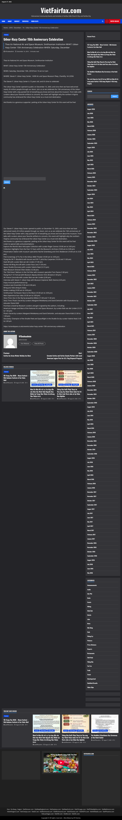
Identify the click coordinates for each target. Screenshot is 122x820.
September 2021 (92, 305)
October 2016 (91, 552)
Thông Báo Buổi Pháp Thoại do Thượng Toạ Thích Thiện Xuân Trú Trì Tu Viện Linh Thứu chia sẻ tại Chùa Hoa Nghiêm (69, 392)
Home (3, 21)
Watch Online (114, 21)
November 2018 (91, 445)
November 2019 (91, 394)
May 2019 (90, 420)
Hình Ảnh (90, 611)
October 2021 (91, 301)
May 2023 (90, 258)
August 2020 (91, 356)
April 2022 (90, 283)
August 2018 (91, 458)
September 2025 (92, 143)
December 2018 (91, 441)
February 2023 (91, 271)
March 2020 (90, 377)
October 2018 (91, 449)
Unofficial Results (92, 683)
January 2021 (91, 335)
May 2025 (90, 160)
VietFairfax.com (61, 10)
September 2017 (92, 505)
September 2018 (92, 454)
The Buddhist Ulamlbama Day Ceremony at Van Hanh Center (104, 736)
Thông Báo (48, 384)
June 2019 (90, 415)
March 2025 (90, 169)
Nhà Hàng (90, 628)
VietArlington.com (13, 812)
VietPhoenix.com (108, 812)
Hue (8, 809)
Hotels (89, 615)
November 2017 (91, 496)
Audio (89, 589)
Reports (89, 649)
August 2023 (91, 245)
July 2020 (90, 360)
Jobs (88, 619)
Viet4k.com (67, 814)
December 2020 (92, 339)
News (88, 623)
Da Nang (13, 809)
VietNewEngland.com (41, 809)
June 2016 (90, 569)
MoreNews (67, 818)
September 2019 (92, 403)
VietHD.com (59, 814)
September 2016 (92, 556)
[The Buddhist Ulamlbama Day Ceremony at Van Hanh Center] (105, 724)
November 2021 (91, 296)
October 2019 (91, 398)
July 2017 (90, 513)
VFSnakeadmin (9, 51)
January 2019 (91, 437)
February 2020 (91, 381)
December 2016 (91, 543)
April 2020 (90, 373)
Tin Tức (89, 666)
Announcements (92, 585)
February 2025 (91, 173)
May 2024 (90, 207)
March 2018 (90, 479)
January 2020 (91, 386)
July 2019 (90, 411)
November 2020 (92, 343)
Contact (16, 21)
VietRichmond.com (46, 812)
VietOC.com (76, 814)
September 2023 (92, 241)
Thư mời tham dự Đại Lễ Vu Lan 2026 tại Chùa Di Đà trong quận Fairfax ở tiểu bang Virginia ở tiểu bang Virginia (102, 81)
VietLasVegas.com (48, 814)
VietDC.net (35, 812)
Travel (89, 674)
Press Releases (91, 645)
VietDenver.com (28, 809)
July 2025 (90, 152)
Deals (88, 598)
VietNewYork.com (68, 809)
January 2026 (91, 135)
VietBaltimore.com (108, 809)
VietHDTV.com (84, 812)
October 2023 (91, 237)
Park (88, 632)
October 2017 (91, 501)
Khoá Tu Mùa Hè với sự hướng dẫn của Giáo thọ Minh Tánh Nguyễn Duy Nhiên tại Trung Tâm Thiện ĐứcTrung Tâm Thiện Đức (42, 392)
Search (89, 91)
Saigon (19, 809)
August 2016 (91, 560)
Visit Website (25, 344)
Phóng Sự (90, 636)
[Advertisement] (43, 123)
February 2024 (91, 220)
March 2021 (90, 326)
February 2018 (91, 483)
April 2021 (90, 322)
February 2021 (91, 330)
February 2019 (91, 432)
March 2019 (90, 428)
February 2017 (91, 534)
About (10, 21)
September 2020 (92, 352)
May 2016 (90, 573)
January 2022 (91, 288)
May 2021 (90, 318)
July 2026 (90, 113)
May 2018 (90, 471)
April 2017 (90, 526)
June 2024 (90, 203)
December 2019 (91, 390)
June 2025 (90, 156)
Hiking (89, 606)
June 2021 (90, 313)
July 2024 (90, 198)
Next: (64, 355)
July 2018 (90, 462)
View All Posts (39, 344)
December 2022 (92, 279)
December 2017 (91, 492)
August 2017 (90, 509)
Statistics (25, 21)
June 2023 (90, 254)
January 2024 (91, 224)
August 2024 (91, 194)
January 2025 (91, 177)
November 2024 (92, 181)
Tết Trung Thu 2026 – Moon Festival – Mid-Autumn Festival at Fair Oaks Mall (16, 377)
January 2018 (91, 488)
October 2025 (91, 139)
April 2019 (90, 424)
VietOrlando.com (72, 812)
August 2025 (91, 147)
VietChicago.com (80, 809)
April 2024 (90, 211)
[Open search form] (102, 21)
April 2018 (90, 475)
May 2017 (90, 522)
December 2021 (91, 292)
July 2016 (90, 564)
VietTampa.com (25, 812)
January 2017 (91, 539)
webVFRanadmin (9, 382)
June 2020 (90, 364)
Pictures (89, 641)
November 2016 (91, 547)
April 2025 (90, 164)
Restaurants (90, 653)
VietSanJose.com (55, 809)
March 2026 (90, 126)
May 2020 (90, 369)
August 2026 (91, 109)
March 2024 (90, 215)
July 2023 (90, 249)
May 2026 (90, 122)
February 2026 (91, 130)
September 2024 (92, 190)
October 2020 (91, 347)
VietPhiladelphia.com (94, 809)
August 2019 (91, 407)
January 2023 (91, 275)
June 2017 (90, 518)
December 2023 (92, 228)
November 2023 (92, 232)
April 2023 (90, 262)
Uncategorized (91, 679)
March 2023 (90, 266)
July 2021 (90, 309)
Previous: (17, 354)
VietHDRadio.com (96, 812)
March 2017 (90, 530)
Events (6, 34)
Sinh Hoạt (40, 384)
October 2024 (91, 186)
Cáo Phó (89, 594)
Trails (88, 670)
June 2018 (90, 466)
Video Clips (34, 21)
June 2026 (90, 118)
